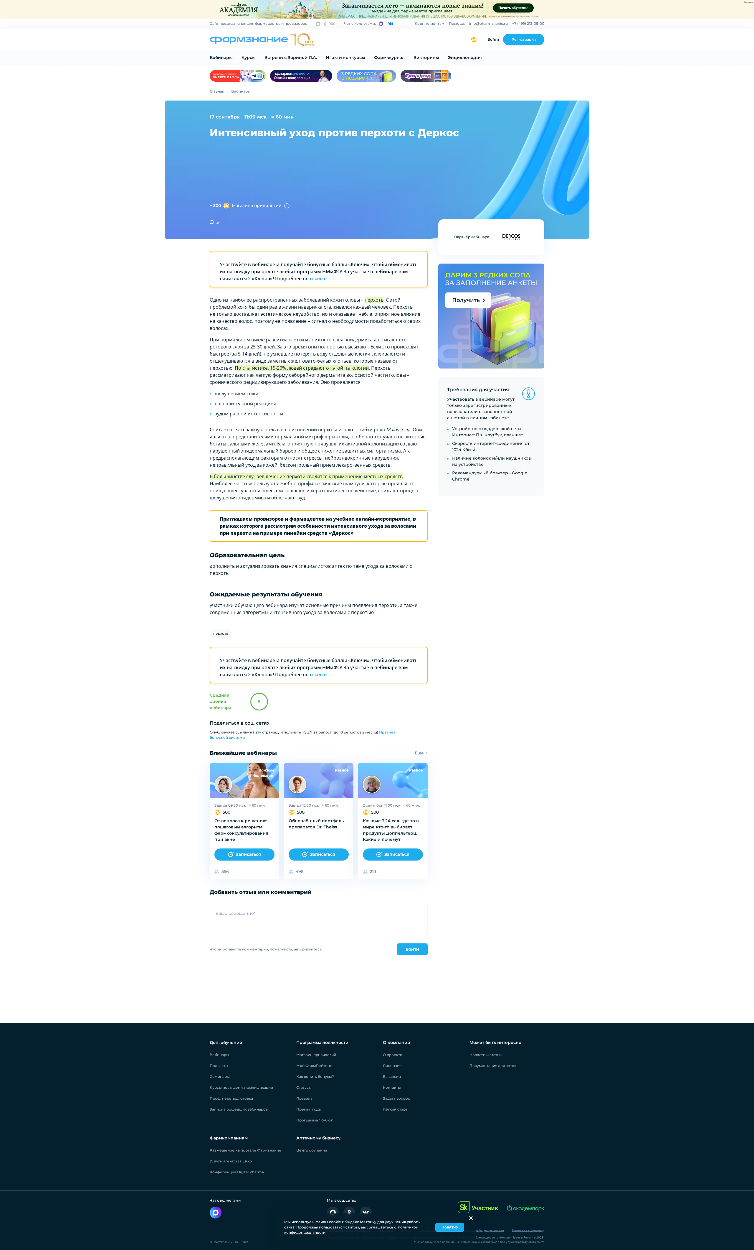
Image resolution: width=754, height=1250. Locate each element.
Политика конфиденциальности (481, 1230)
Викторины (426, 57)
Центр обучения (311, 1150)
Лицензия (392, 1065)
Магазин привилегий (316, 1054)
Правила (304, 1098)
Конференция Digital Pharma (237, 1172)
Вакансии (392, 1076)
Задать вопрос (396, 1098)
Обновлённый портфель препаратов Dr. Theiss (316, 824)
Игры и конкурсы (345, 57)
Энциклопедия (465, 57)
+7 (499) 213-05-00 (528, 23)
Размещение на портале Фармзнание (245, 1150)
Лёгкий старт (395, 1109)
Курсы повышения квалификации (241, 1087)
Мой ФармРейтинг (314, 1065)
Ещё (419, 753)
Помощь (457, 23)
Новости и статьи (485, 1054)
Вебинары (221, 57)
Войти (493, 39)
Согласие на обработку (528, 1230)
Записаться (248, 854)
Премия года (308, 1109)
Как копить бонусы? (315, 1076)
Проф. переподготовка (231, 1098)
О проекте (392, 1054)
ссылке (318, 278)
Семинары (220, 1076)
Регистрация (524, 39)
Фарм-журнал (389, 57)
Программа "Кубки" (314, 1120)
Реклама (748, 2)
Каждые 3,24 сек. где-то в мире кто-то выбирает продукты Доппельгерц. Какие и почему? (391, 830)
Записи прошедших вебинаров (239, 1109)
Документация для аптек (492, 1065)
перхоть (220, 633)
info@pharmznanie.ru (488, 23)
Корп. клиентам (429, 23)
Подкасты (219, 1065)
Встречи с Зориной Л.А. (290, 57)
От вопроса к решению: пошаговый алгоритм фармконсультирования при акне (241, 830)
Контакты (392, 1087)
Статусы (304, 1087)
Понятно (450, 1227)
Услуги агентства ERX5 (231, 1161)
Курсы (249, 57)
